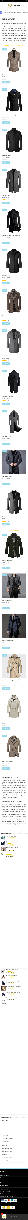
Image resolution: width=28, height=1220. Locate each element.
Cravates (6, 1125)
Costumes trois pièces (7, 1151)
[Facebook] (13, 1216)
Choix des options (6, 82)
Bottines (6, 1135)
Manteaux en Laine (8, 1157)
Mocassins (6, 1141)
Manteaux (4, 1154)
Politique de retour (4, 1193)
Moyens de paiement (5, 1191)
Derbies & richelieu (8, 1138)
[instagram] (16, 1216)
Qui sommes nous (4, 1175)
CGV (1, 1177)
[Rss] (11, 1216)
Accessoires (5, 1120)
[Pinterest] (14, 1216)
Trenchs (6, 1160)
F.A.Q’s (2, 1182)
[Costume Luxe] (14, 5)
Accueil (3, 15)
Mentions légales (4, 1180)
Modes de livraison (4, 1189)
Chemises (4, 1145)
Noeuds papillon (7, 1128)
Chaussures (5, 1133)
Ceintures (6, 1122)
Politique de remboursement (6, 1196)
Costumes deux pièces (7, 1148)
